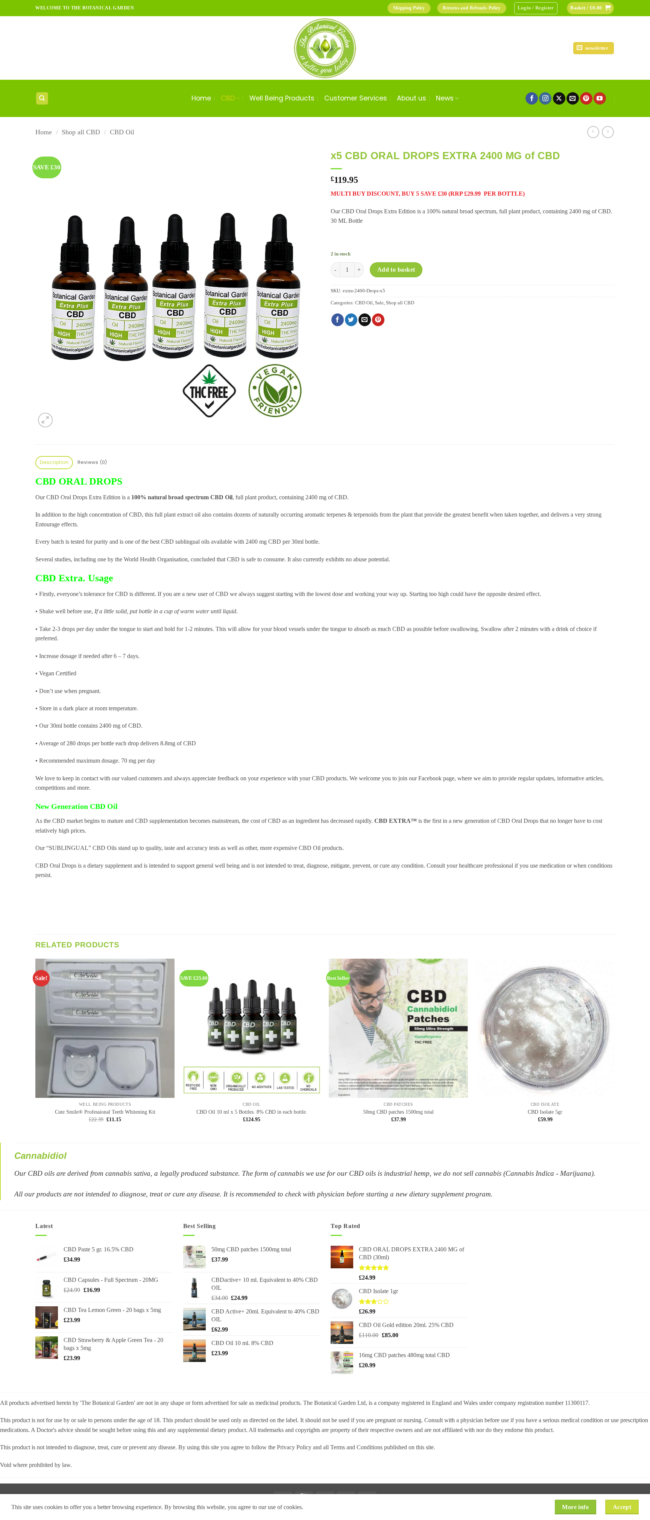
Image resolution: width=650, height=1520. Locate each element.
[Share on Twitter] (351, 319)
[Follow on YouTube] (600, 98)
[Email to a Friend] (364, 319)
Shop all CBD (81, 132)
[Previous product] (608, 132)
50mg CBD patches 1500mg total (398, 1112)
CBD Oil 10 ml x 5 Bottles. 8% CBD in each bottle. (251, 1112)
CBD (228, 98)
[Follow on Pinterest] (586, 98)
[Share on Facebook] (337, 319)
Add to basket (396, 269)
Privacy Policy (294, 1447)
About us (411, 98)
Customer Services (355, 98)
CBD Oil (122, 132)
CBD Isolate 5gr (545, 1112)
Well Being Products (281, 98)
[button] (535, 8)
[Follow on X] (559, 98)
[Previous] (35, 1047)
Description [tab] (54, 462)
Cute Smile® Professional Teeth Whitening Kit (105, 1112)
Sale (379, 303)
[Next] (614, 1047)
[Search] (42, 98)
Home (201, 98)
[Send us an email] (572, 98)
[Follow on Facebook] (531, 98)
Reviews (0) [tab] (92, 462)
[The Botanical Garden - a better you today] (325, 48)
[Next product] (593, 132)
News (445, 98)
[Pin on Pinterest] (378, 319)
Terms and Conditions (356, 1447)
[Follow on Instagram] (545, 98)
